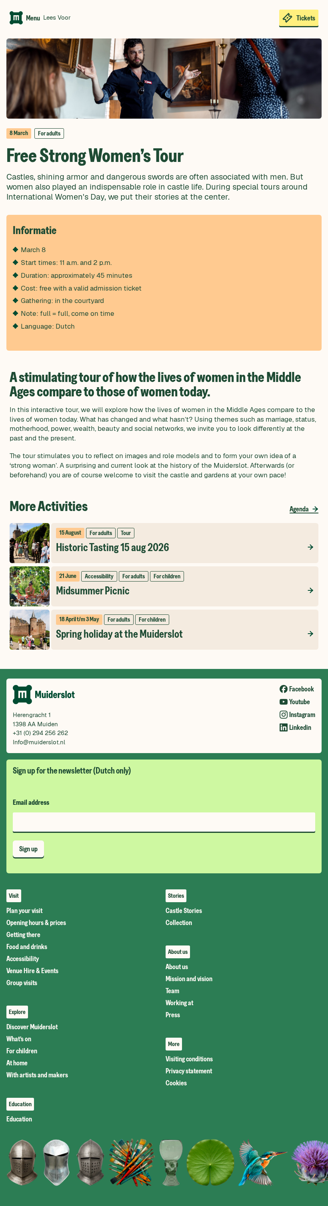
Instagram (302, 714)
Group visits (21, 982)
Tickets (305, 18)
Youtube (299, 701)
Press (173, 1014)
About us (177, 966)
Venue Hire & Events (32, 970)
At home (17, 1063)
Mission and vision (189, 978)
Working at (179, 1002)
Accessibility (22, 958)
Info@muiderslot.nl (39, 742)
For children (21, 1050)
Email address (31, 802)
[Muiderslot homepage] (16, 17)
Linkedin (300, 727)
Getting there (23, 934)
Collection (179, 922)
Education (19, 1119)
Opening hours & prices (36, 922)
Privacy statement (189, 1071)
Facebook (301, 689)
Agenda (299, 509)
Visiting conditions (189, 1059)
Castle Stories (184, 910)
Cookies (176, 1083)
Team (172, 990)
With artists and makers (37, 1075)
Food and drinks (26, 946)
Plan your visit (24, 910)
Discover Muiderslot (32, 1026)
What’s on (18, 1038)
